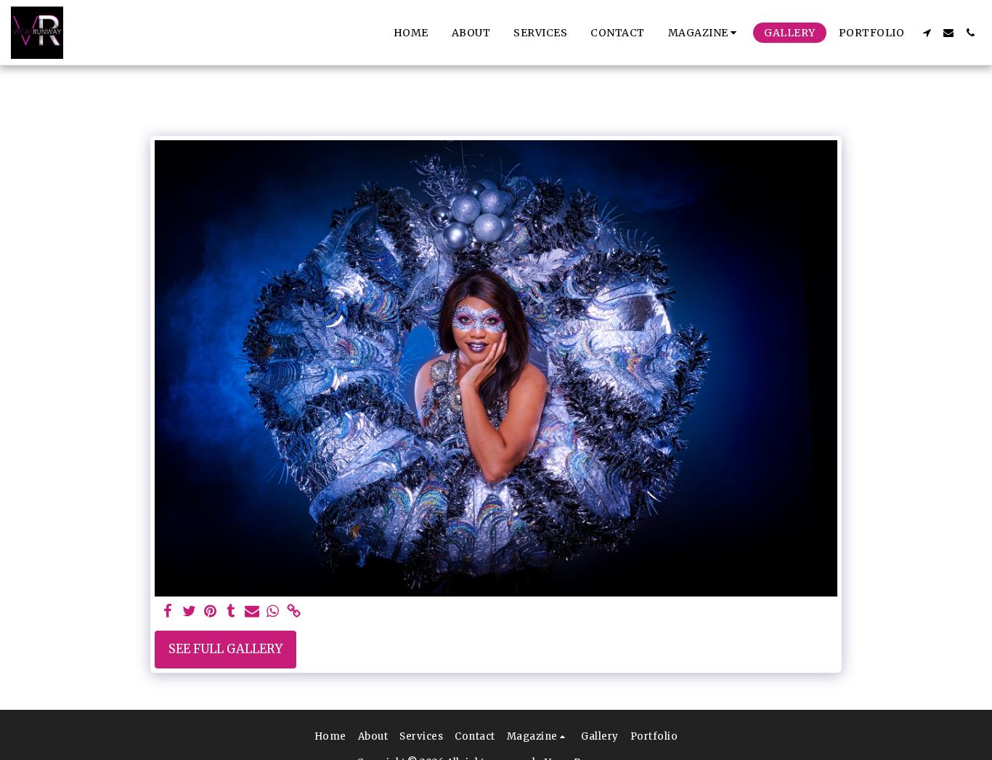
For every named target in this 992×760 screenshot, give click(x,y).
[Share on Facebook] (168, 612)
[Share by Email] (252, 612)
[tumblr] (231, 612)
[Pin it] (210, 612)
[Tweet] (189, 612)
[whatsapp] (273, 612)
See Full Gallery (225, 649)
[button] (704, 33)
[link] (293, 612)
